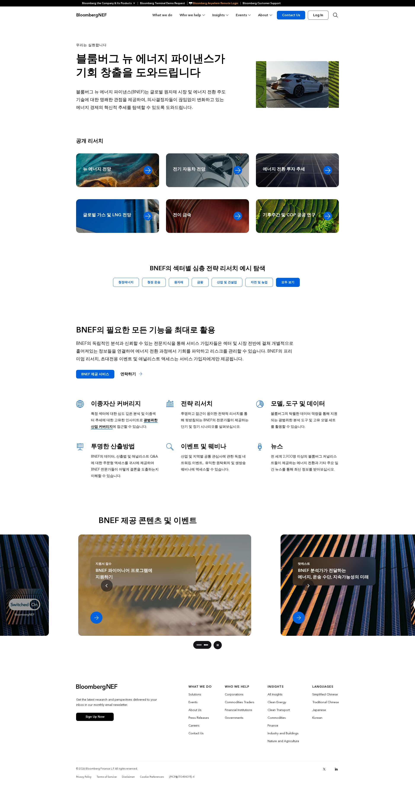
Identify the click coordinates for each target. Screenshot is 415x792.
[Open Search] (335, 15)
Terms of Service (107, 777)
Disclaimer (128, 777)
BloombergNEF (91, 15)
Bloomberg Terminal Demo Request (162, 3)
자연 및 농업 (259, 282)
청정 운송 (153, 282)
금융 (200, 282)
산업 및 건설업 (227, 282)
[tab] (197, 645)
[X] (324, 769)
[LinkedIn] (336, 769)
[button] (110, 3)
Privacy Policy (83, 777)
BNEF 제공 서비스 (95, 374)
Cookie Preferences (152, 777)
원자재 (178, 282)
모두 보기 (287, 282)
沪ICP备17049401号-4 (181, 777)
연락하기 (128, 374)
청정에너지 (126, 282)
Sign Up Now (95, 717)
